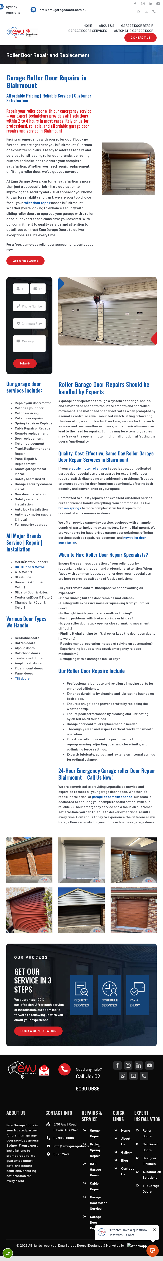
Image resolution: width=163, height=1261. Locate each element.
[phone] (154, 11)
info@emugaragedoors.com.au (62, 10)
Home (125, 1130)
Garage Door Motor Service (98, 1202)
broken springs (69, 508)
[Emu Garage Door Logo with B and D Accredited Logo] (29, 1063)
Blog (124, 1160)
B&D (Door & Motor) (30, 567)
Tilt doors (22, 678)
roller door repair (37, 202)
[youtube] (158, 3)
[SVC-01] (22, 29)
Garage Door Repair (95, 1222)
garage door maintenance (112, 797)
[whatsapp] (139, 11)
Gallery (126, 1152)
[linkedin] (150, 3)
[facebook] (135, 3)
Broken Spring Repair (95, 1149)
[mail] (146, 11)
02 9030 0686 (63, 1138)
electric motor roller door (87, 468)
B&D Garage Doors (95, 1169)
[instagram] (143, 3)
